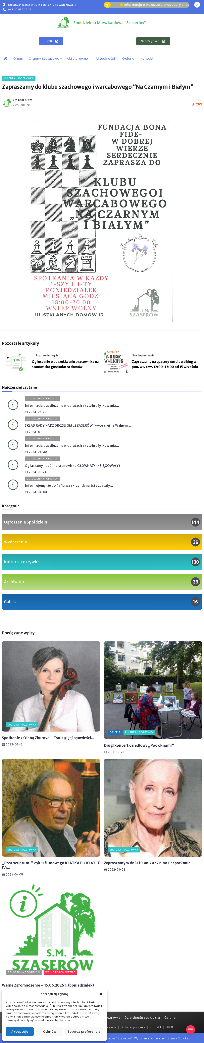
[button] (101, 994)
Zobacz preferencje (84, 1031)
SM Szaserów (22, 100)
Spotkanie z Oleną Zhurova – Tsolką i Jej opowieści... (48, 738)
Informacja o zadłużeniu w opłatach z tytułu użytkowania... (72, 406)
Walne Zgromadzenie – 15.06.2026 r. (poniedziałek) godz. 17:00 (48, 987)
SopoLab (184, 1038)
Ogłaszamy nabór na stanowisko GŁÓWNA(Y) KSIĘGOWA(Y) (72, 466)
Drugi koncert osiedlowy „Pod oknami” (139, 745)
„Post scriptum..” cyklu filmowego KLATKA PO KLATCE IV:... (51, 865)
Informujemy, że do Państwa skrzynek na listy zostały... (69, 485)
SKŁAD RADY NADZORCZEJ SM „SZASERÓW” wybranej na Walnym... (78, 425)
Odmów (49, 1031)
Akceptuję (19, 1031)
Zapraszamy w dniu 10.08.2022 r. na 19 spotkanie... (149, 863)
